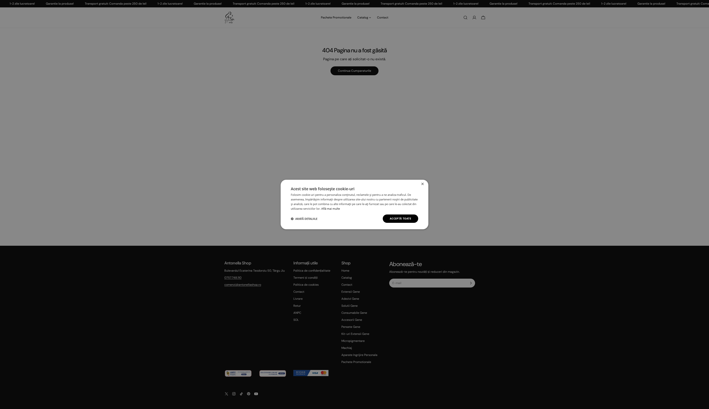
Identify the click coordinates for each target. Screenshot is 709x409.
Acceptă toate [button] (400, 218)
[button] (304, 219)
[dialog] (354, 204)
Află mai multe (330, 208)
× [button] (422, 184)
